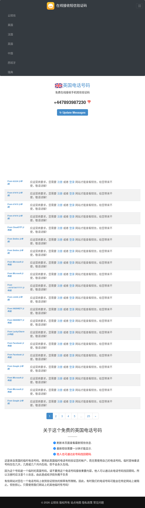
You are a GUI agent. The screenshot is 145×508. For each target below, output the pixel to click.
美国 (10, 25)
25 (88, 416)
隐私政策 (87, 502)
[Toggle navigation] (139, 5)
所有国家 (13, 81)
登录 (72, 182)
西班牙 (12, 62)
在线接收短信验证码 (71, 5)
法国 (10, 34)
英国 (10, 44)
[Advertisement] (72, 149)
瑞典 (10, 72)
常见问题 (98, 502)
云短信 (12, 15)
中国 (10, 53)
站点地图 (76, 502)
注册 (59, 182)
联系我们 (13, 100)
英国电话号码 (76, 85)
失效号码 (13, 91)
